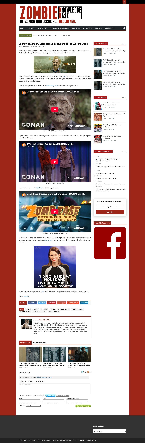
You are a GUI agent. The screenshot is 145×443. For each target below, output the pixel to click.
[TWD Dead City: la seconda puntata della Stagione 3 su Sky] (98, 85)
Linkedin (85, 303)
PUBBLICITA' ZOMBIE (48, 309)
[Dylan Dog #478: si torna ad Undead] (98, 128)
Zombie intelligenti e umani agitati (106, 178)
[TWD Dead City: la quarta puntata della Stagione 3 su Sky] (54, 354)
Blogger (94, 440)
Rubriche (75, 28)
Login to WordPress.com (62, 396)
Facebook (33, 303)
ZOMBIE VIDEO (53, 312)
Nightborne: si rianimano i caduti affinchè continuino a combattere (108, 160)
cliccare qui (47, 240)
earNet (26, 296)
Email (44, 398)
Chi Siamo (86, 28)
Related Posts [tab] (25, 342)
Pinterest (52, 303)
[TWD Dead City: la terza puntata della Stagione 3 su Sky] (79, 354)
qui (64, 76)
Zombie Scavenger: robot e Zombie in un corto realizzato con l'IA (110, 167)
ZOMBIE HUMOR (77, 309)
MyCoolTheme (68, 440)
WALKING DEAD (63, 309)
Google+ (62, 303)
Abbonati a (22, 405)
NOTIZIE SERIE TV (32, 309)
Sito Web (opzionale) (72, 398)
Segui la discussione (89, 372)
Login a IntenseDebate (50, 396)
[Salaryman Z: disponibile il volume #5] (98, 139)
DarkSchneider (24, 46)
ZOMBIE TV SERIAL (39, 312)
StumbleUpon (74, 303)
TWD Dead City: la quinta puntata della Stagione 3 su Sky (30, 364)
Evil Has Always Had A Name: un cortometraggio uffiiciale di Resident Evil (111, 190)
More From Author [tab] (39, 342)
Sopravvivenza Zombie (59, 28)
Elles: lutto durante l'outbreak (105, 173)
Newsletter (109, 28)
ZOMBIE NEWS (25, 312)
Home (22, 28)
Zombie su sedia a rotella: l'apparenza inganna (110, 184)
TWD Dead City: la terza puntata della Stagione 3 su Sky (52, 35)
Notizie (30, 28)
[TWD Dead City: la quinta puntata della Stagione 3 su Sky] (30, 354)
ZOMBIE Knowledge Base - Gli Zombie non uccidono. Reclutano (44, 440)
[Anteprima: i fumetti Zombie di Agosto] (98, 117)
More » (28, 36)
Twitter (43, 303)
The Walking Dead (52, 86)
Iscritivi (110, 212)
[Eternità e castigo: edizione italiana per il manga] (98, 106)
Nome (20, 398)
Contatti (98, 28)
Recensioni (42, 28)
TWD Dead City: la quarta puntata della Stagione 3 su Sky (54, 364)
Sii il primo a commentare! (44, 377)
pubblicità (39, 188)
